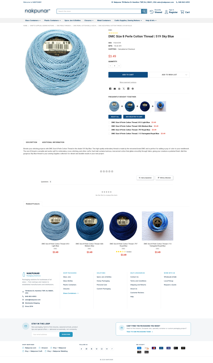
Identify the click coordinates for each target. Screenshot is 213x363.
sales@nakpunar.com (32, 300)
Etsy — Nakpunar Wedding (57, 351)
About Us (133, 289)
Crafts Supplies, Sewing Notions (127, 20)
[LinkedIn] (102, 349)
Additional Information (53, 142)
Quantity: (112, 62)
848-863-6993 (30, 296)
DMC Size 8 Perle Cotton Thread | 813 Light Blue (130, 122)
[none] (56, 62)
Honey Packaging (103, 281)
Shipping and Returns (138, 285)
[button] (169, 75)
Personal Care (102, 285)
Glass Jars (67, 277)
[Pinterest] (133, 89)
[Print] (119, 89)
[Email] (115, 89)
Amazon (44, 348)
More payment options (128, 82)
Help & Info (150, 20)
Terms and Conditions (138, 281)
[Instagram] (86, 349)
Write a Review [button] (165, 178)
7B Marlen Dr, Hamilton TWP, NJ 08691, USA (39, 292)
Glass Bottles (68, 281)
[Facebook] (110, 89)
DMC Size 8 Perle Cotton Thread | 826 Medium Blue (131, 126)
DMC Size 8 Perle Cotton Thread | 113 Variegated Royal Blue (135, 134)
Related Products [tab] (33, 204)
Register (173, 12)
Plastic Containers (51, 20)
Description (31, 142)
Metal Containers (104, 20)
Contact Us (134, 277)
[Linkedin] (128, 89)
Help (132, 296)
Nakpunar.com (30, 348)
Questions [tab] (44, 182)
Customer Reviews (137, 292)
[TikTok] (112, 349)
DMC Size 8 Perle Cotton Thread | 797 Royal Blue (130, 130)
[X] (124, 89)
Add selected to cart (134, 117)
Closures (88, 20)
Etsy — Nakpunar (59, 348)
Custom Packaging (104, 289)
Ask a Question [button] (146, 178)
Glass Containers (32, 20)
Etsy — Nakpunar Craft (33, 351)
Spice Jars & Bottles (73, 20)
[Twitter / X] (92, 349)
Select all (115, 117)
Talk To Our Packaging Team (139, 332)
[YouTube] (107, 349)
